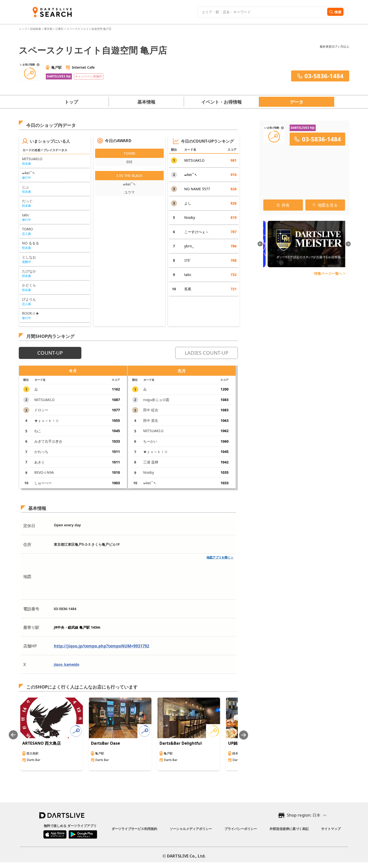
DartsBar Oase (105, 743)
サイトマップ (331, 828)
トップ (23, 29)
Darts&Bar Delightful (180, 743)
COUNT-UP (50, 352)
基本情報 (146, 102)
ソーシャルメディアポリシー (191, 828)
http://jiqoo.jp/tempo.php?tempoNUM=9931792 (101, 646)
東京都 (48, 29)
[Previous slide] (13, 735)
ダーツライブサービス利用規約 (134, 828)
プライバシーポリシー (241, 828)
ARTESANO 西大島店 (41, 743)
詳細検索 (36, 29)
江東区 (59, 29)
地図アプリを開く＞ (220, 557)
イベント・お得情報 (221, 102)
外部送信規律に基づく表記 (289, 828)
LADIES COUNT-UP (206, 352)
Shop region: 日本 (303, 815)
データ (296, 102)
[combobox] (262, 12)
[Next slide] (243, 735)
